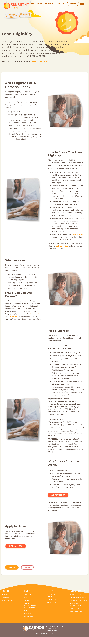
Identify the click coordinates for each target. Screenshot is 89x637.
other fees (14, 316)
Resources (28, 613)
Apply (11, 567)
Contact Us (51, 599)
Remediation (28, 616)
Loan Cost (5, 595)
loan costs (35, 314)
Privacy (27, 603)
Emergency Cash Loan (78, 600)
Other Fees (5, 597)
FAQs (27, 567)
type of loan (77, 234)
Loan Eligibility (7, 600)
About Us (27, 595)
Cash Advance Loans (78, 597)
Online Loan (74, 603)
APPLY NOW (58, 495)
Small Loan (74, 609)
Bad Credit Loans (76, 595)
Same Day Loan (75, 606)
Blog (26, 610)
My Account (52, 602)
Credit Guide (29, 600)
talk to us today (40, 61)
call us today (62, 246)
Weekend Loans (76, 611)
